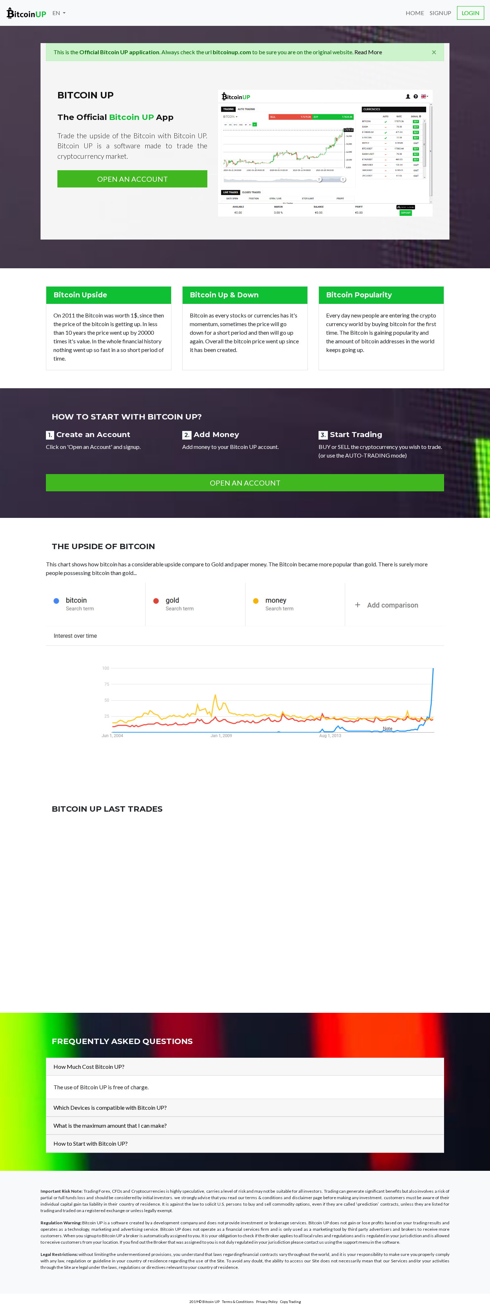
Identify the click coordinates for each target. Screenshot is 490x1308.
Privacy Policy (267, 1301)
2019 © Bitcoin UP (204, 1301)
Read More (368, 51)
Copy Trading (290, 1301)
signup (440, 12)
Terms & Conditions (238, 1301)
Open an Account (132, 179)
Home (415, 12)
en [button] (56, 12)
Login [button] (471, 12)
